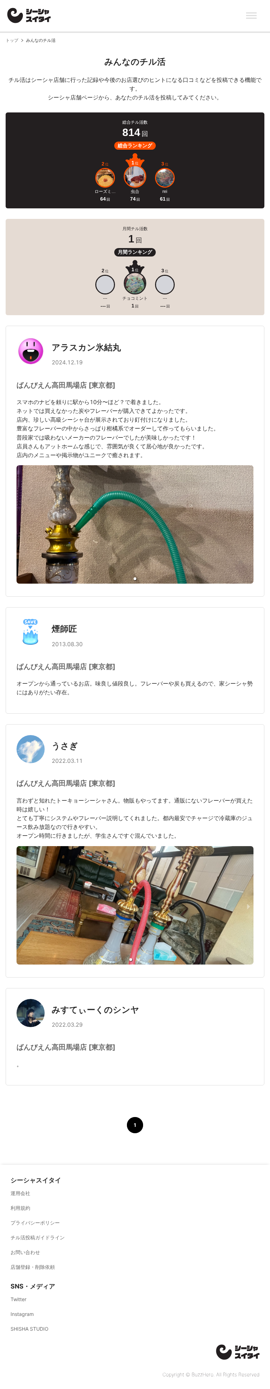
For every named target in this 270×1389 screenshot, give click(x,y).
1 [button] (135, 1125)
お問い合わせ (25, 1252)
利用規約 (20, 1208)
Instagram (22, 1314)
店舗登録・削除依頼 (33, 1267)
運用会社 (20, 1193)
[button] (135, 578)
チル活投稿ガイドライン (38, 1237)
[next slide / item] (248, 906)
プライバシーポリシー (35, 1223)
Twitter (18, 1299)
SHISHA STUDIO (30, 1329)
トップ (12, 40)
